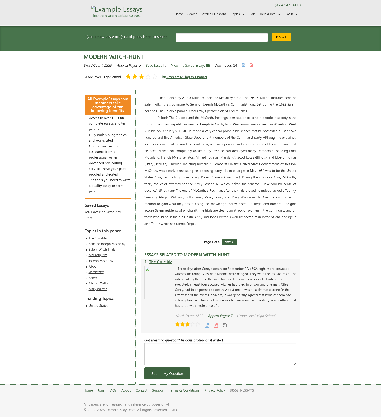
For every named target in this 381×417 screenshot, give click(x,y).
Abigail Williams (101, 283)
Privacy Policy (214, 390)
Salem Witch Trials (102, 249)
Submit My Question (167, 373)
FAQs (113, 390)
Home (179, 14)
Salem (93, 277)
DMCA (173, 410)
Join (253, 14)
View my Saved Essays (188, 65)
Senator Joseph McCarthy (107, 243)
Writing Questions (214, 14)
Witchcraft (96, 272)
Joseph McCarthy (101, 260)
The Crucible (98, 238)
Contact (141, 390)
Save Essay (154, 65)
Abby (92, 266)
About (126, 390)
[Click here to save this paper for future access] (225, 325)
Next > (229, 242)
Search (192, 14)
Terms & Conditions (184, 390)
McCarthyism (98, 255)
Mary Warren (98, 289)
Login (289, 14)
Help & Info (267, 14)
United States (98, 305)
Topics (235, 14)
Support (158, 390)
